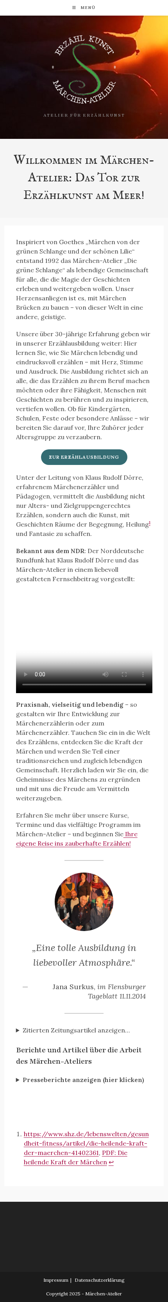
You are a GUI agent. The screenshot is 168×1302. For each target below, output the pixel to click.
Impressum (55, 1280)
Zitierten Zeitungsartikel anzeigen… (76, 1030)
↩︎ (111, 1162)
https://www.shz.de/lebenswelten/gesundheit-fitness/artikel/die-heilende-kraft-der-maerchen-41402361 (86, 1143)
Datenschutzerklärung (100, 1280)
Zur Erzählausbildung (84, 457)
